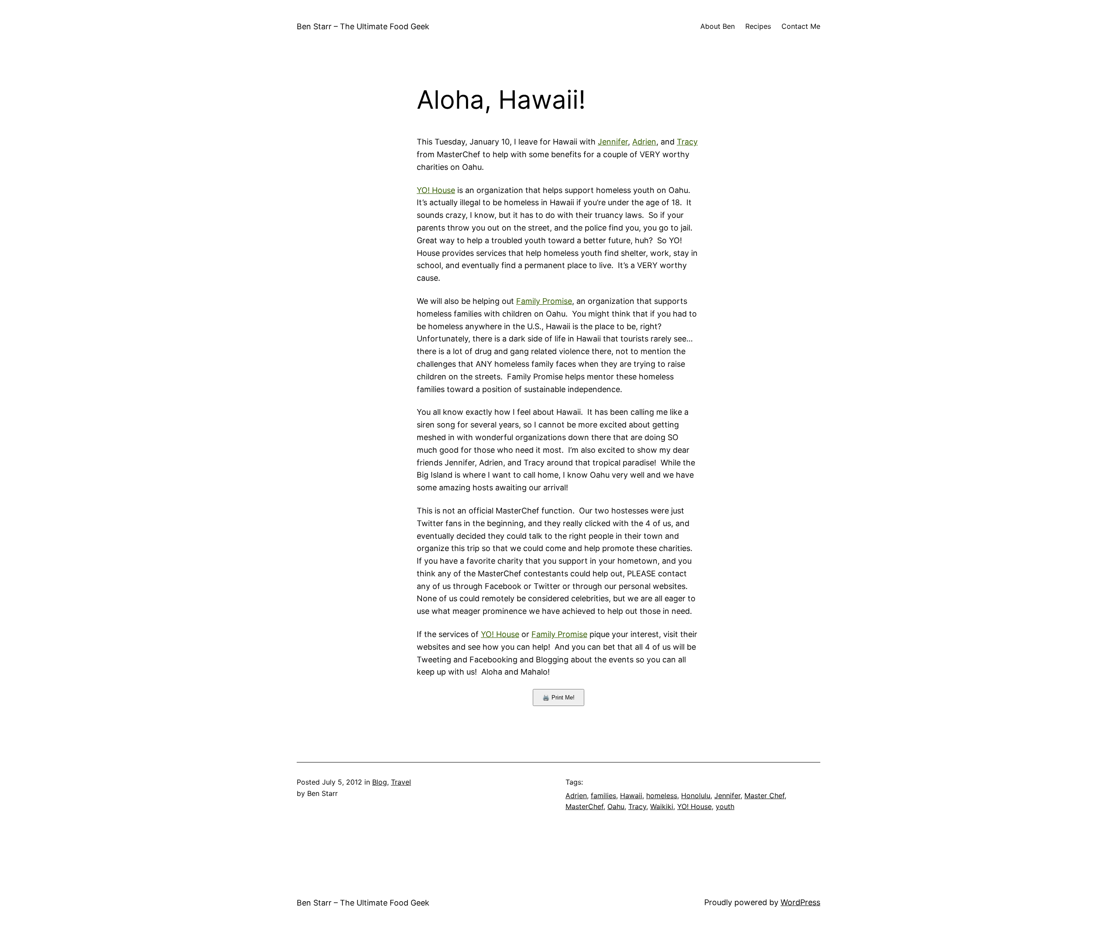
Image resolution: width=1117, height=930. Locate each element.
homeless (661, 795)
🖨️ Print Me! (558, 697)
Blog (379, 782)
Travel (401, 782)
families (603, 795)
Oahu (615, 806)
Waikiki (661, 806)
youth (725, 806)
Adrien (644, 141)
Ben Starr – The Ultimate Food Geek (363, 26)
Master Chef (764, 795)
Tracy (687, 141)
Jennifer (613, 141)
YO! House (436, 190)
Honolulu (695, 795)
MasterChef (584, 806)
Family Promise (544, 301)
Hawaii (631, 795)
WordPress (800, 902)
